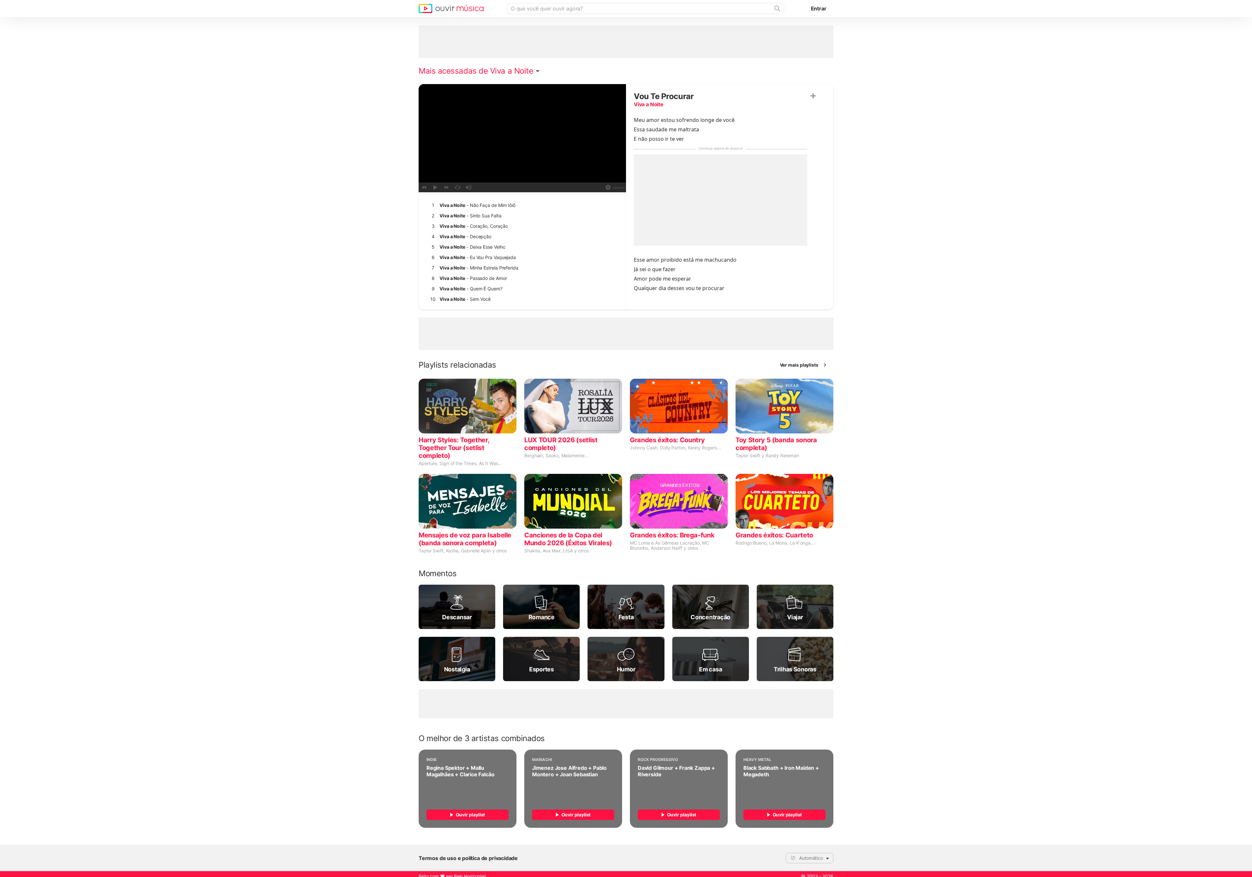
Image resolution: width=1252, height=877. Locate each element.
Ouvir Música (451, 8)
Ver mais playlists (799, 365)
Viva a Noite (648, 104)
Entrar (819, 8)
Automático (811, 858)
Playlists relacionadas (457, 365)
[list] (520, 262)
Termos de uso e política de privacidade (468, 858)
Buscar (776, 8)
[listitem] (520, 205)
